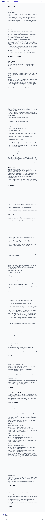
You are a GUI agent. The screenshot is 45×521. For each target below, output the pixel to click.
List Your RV (42, 1)
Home (8, 4)
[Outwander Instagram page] (42, 519)
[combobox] (12, 1)
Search (16, 1)
